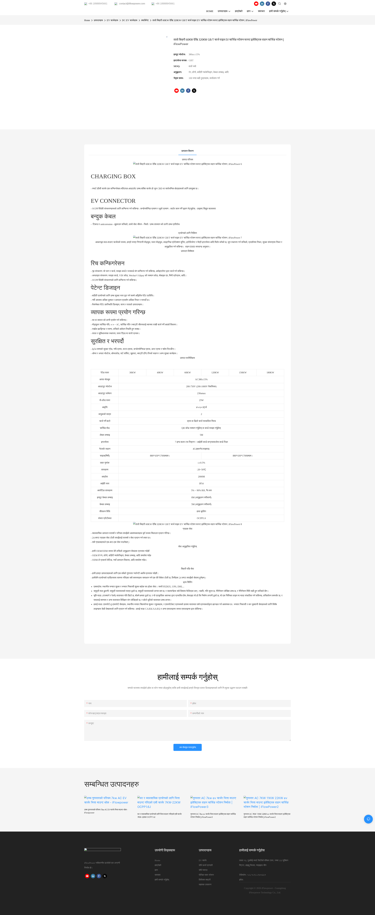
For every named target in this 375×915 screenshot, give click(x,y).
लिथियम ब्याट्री (204, 880)
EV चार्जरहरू (112, 20)
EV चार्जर (203, 860)
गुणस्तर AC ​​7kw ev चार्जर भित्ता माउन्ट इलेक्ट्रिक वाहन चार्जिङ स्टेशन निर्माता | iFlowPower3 (213, 815)
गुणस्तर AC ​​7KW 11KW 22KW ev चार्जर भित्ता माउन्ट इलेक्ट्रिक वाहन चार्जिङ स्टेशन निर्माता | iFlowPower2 (267, 815)
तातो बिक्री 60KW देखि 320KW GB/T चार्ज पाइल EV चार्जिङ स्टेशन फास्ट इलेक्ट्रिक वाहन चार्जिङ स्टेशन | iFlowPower (204, 20)
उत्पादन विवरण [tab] (187, 151)
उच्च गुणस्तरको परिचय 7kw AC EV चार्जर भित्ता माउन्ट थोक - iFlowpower (106, 811)
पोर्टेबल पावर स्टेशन (206, 875)
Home (87, 20)
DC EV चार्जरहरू (129, 20)
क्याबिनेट (145, 20)
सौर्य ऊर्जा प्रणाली (206, 865)
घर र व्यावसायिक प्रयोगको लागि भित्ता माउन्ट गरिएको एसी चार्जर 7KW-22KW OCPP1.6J (159, 815)
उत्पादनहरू (98, 20)
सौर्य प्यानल (203, 870)
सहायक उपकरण (205, 884)
